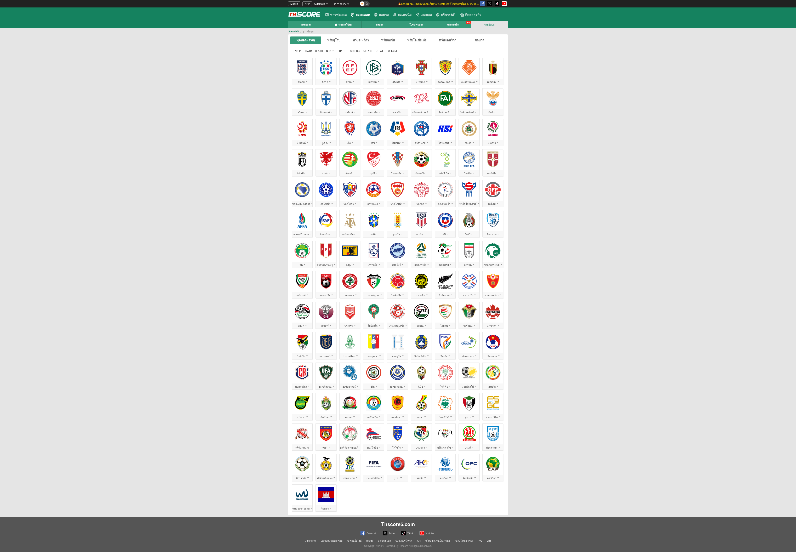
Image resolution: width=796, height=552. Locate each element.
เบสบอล (426, 14)
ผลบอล (379, 24)
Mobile (294, 3)
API (419, 540)
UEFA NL (392, 50)
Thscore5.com (398, 524)
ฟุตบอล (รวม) (305, 40)
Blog (489, 540)
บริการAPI (448, 14)
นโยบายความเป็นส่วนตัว (437, 540)
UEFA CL (368, 50)
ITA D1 (308, 50)
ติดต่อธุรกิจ (473, 14)
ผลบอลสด (363, 14)
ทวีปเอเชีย (388, 40)
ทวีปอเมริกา (361, 40)
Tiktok (410, 533)
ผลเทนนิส (405, 14)
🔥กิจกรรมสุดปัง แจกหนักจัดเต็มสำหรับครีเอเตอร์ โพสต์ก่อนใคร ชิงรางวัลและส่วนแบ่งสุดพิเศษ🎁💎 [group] (438, 3)
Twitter (392, 533)
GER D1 (330, 50)
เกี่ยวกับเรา (310, 540)
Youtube (430, 533)
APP (307, 3)
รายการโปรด (345, 24)
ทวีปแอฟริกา (447, 40)
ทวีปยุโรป (333, 40)
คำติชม (369, 540)
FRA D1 (342, 50)
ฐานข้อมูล (489, 24)
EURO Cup (354, 50)
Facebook (371, 533)
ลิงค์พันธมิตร (384, 540)
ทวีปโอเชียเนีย (417, 40)
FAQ (480, 540)
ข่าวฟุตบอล (338, 14)
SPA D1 (319, 50)
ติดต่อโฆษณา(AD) (464, 540)
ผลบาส (384, 14)
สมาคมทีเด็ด (453, 24)
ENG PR (298, 50)
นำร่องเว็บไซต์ (354, 540)
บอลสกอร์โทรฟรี (404, 540)
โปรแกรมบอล (416, 24)
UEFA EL (380, 50)
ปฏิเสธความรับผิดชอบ (331, 540)
